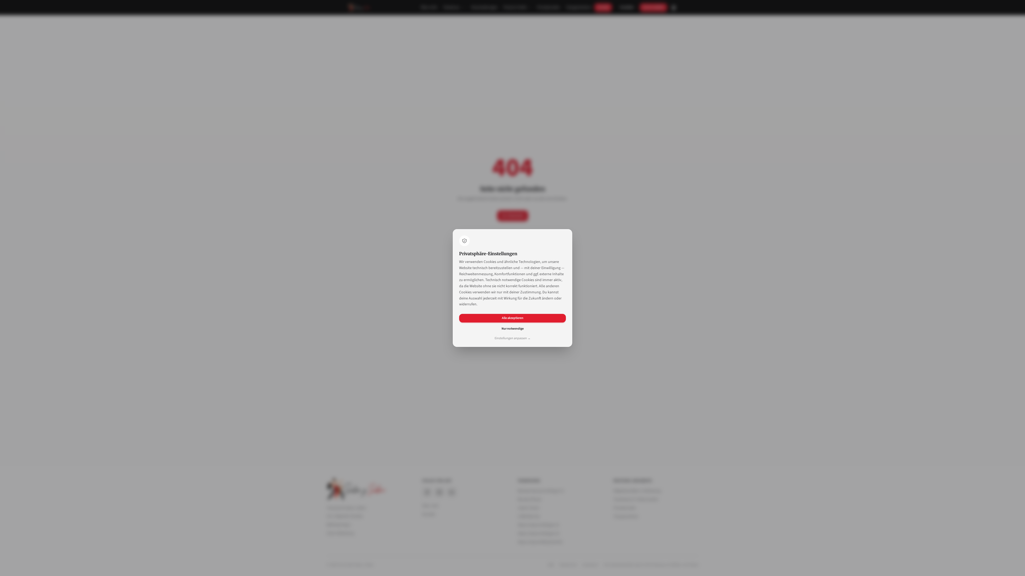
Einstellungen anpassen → (513, 338)
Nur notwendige (513, 328)
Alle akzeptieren (512, 318)
